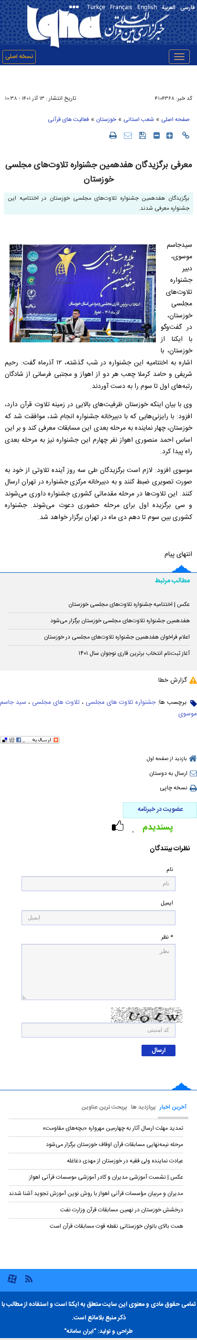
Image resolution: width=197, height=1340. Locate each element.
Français (121, 6)
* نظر (167, 937)
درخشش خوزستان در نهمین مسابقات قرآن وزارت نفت (121, 1210)
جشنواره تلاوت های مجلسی (121, 702)
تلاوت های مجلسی (56, 702)
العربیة (168, 7)
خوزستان (106, 119)
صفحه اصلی (175, 119)
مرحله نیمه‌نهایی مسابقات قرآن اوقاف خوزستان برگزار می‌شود (114, 1144)
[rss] (29, 1278)
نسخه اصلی (19, 56)
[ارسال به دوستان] (128, 135)
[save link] (142, 135)
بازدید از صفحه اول (166, 759)
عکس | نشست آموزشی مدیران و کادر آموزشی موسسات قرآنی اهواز (106, 1177)
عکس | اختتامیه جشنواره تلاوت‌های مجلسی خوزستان (129, 604)
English (147, 6)
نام (169, 870)
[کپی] (185, 135)
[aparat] (12, 1283)
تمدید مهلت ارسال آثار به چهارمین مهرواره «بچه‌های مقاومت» (113, 1128)
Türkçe (96, 6)
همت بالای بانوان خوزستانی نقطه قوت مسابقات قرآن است (116, 1226)
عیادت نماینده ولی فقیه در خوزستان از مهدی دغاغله (125, 1161)
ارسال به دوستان (168, 773)
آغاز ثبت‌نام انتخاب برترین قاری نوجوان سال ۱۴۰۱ (134, 653)
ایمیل (167, 903)
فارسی (187, 7)
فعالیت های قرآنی (68, 119)
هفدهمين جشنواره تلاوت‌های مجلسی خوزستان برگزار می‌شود (120, 621)
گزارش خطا (172, 680)
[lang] (76, 7)
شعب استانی (138, 119)
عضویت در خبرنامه (160, 809)
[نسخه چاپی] (113, 135)
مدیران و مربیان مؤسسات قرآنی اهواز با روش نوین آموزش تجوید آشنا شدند (96, 1193)
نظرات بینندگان (170, 849)
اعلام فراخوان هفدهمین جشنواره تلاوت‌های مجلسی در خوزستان (117, 637)
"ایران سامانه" (80, 1331)
